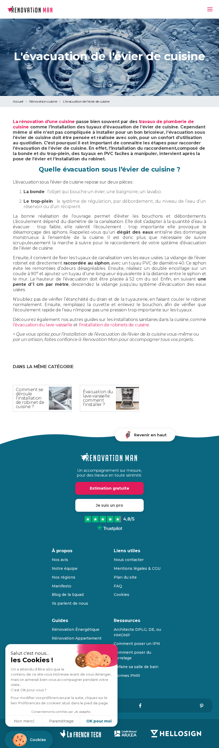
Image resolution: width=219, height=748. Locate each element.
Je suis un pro (109, 505)
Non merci (24, 721)
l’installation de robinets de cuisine (114, 324)
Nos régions (63, 577)
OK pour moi (99, 721)
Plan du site (125, 577)
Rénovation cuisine (43, 101)
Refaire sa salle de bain (136, 666)
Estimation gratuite (109, 488)
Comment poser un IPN (137, 643)
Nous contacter (129, 559)
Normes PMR (127, 675)
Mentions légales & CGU (137, 568)
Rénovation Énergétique (75, 629)
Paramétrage (61, 721)
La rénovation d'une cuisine (44, 121)
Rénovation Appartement (76, 638)
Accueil (18, 101)
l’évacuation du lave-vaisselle (42, 324)
